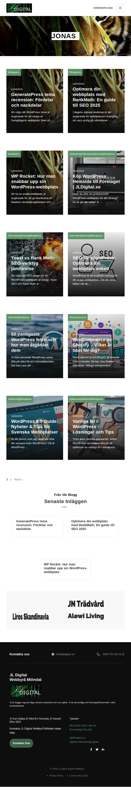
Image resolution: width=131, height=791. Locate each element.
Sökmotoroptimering (92, 154)
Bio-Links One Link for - (83, 725)
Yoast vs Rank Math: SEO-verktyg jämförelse (33, 263)
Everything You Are (80, 729)
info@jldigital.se (65, 654)
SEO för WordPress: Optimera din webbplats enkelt (94, 263)
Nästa (19, 479)
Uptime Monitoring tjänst (84, 741)
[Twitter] (97, 749)
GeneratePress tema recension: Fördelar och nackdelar (33, 100)
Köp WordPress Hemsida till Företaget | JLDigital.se (96, 181)
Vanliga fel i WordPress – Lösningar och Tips (93, 427)
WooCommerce (77, 317)
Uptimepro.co (77, 737)
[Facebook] (91, 749)
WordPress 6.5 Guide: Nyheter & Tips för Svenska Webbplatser (34, 427)
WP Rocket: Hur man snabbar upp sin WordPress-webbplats (34, 181)
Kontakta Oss (103, 8)
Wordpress (13, 72)
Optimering (75, 154)
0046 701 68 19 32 (114, 654)
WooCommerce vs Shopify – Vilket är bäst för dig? (92, 345)
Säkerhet (12, 317)
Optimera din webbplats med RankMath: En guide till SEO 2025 (92, 525)
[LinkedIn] (103, 749)
